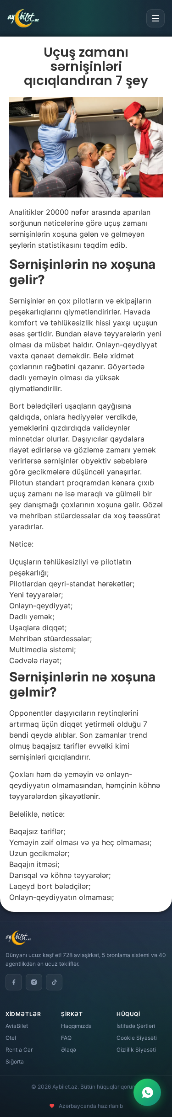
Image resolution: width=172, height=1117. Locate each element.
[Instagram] (34, 982)
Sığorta (15, 1061)
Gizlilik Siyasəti (136, 1049)
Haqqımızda (76, 1025)
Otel (11, 1037)
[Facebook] (14, 982)
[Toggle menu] (155, 18)
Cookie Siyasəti (137, 1037)
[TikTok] (54, 982)
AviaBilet (17, 1025)
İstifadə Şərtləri (136, 1025)
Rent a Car (19, 1049)
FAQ (66, 1037)
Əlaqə (68, 1049)
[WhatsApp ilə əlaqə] (147, 1092)
